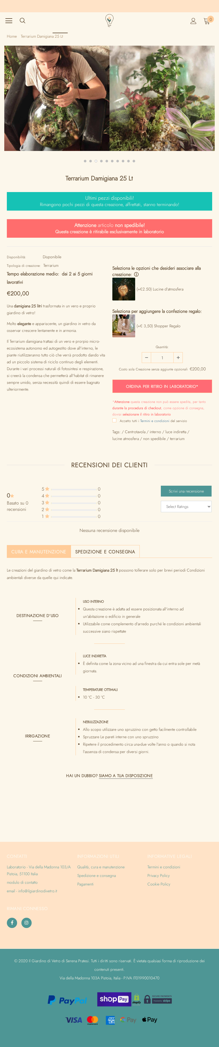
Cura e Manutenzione (38, 551)
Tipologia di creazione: (24, 265)
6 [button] (112, 161)
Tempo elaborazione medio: (33, 274)
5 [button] (107, 161)
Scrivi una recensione (186, 491)
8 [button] (123, 161)
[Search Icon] (22, 21)
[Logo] (109, 20)
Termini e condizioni (154, 420)
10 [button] (134, 161)
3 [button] (96, 161)
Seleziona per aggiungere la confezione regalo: (157, 311)
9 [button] (128, 161)
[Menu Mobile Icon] (8, 20)
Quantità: (162, 347)
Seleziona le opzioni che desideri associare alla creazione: (156, 271)
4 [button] (101, 161)
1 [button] (85, 161)
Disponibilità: (16, 257)
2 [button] (90, 161)
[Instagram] (26, 923)
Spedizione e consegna (105, 551)
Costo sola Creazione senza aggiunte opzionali (153, 369)
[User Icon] (193, 21)
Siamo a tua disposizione (126, 775)
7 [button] (117, 161)
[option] (63, 98)
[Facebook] (12, 923)
